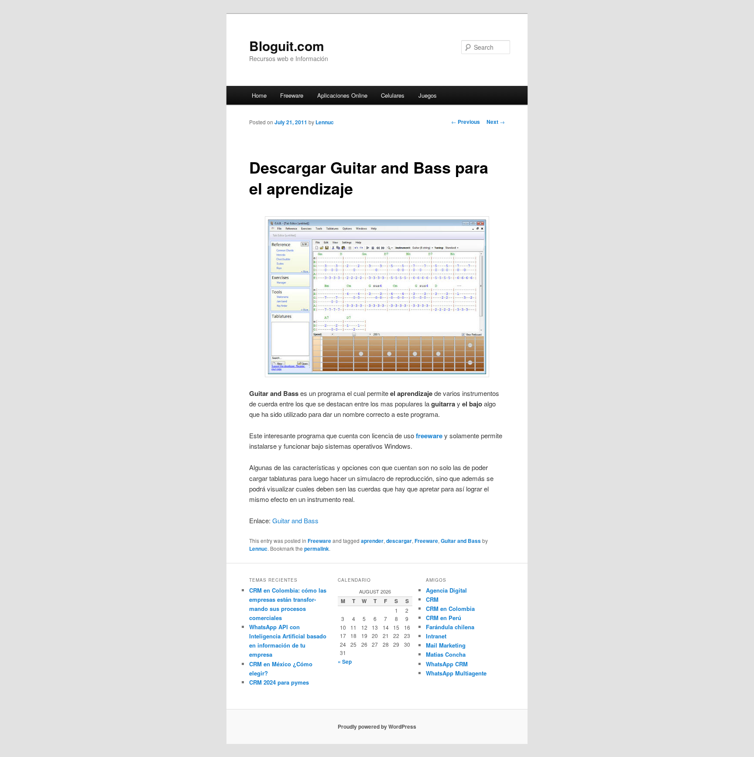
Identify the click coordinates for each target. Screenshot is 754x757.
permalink (316, 548)
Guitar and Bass (295, 520)
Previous (465, 122)
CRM (432, 599)
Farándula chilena (450, 627)
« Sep (345, 661)
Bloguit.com (286, 45)
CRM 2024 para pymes (279, 682)
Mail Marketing (446, 645)
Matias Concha (446, 654)
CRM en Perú (443, 618)
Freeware (291, 95)
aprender (372, 541)
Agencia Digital (446, 590)
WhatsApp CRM (447, 664)
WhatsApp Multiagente (456, 673)
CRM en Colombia (450, 608)
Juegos (427, 95)
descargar (399, 541)
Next (496, 122)
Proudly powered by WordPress (377, 726)
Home (259, 95)
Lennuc (324, 122)
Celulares (392, 95)
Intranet (436, 636)
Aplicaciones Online (342, 95)
